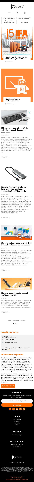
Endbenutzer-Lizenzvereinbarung (14, 479)
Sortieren (24, 22)
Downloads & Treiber (17, 444)
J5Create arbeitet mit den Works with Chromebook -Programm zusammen (14, 130)
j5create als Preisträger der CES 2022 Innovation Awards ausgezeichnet (16, 244)
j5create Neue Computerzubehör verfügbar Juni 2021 (15, 294)
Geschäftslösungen (17, 435)
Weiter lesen (8, 61)
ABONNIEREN (17, 405)
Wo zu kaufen (17, 419)
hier (9, 349)
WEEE (17, 425)
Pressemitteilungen (9, 18)
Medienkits (17, 423)
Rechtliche (25, 479)
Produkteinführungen (24, 18)
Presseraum (17, 421)
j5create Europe (21, 462)
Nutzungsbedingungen (16, 477)
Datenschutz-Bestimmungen (16, 476)
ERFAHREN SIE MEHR (8, 386)
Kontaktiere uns (17, 446)
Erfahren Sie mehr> (24, 471)
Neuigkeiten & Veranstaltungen (9, 21)
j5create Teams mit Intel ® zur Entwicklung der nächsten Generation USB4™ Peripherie (14, 189)
